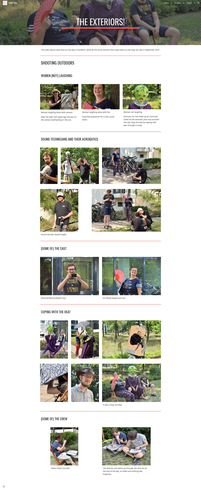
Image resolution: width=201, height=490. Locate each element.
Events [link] (189, 3)
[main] (100, 22)
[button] (198, 2)
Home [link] (166, 3)
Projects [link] (178, 3)
